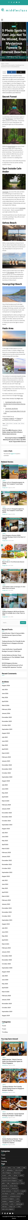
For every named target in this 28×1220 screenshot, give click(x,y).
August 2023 (6, 828)
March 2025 (5, 753)
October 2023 (6, 820)
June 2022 (5, 884)
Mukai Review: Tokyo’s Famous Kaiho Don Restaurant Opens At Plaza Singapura (13, 635)
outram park (20, 1193)
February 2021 (6, 948)
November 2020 (7, 960)
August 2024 (6, 781)
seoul (17, 1198)
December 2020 (7, 956)
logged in (12, 453)
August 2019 (6, 1015)
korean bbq (4, 1185)
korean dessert (5, 1188)
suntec (12, 1204)
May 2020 (5, 984)
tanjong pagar (19, 1204)
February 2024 (6, 805)
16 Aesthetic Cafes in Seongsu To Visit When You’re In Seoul (14, 576)
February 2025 (6, 757)
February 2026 (6, 709)
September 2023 (7, 824)
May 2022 (5, 888)
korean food (15, 1188)
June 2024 (5, 789)
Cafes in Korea (9, 423)
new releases (5, 1193)
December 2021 (7, 908)
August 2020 (6, 972)
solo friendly (5, 1204)
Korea (22, 423)
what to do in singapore (7, 1209)
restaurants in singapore (8, 1198)
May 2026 (5, 697)
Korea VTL (5, 425)
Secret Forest (9, 118)
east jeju (15, 423)
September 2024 (7, 777)
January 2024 (6, 809)
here (21, 395)
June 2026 (5, 693)
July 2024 (5, 785)
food (20, 1180)
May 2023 (5, 840)
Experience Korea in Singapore (9, 1180)
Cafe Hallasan (10, 272)
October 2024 (6, 773)
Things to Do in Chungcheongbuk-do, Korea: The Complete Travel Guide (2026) (14, 498)
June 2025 (5, 741)
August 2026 (6, 685)
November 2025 (7, 721)
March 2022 (5, 896)
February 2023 (6, 852)
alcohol (3, 1167)
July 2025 (5, 737)
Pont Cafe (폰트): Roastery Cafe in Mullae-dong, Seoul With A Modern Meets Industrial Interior (12, 431)
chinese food (16, 1172)
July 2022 (5, 880)
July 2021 (5, 928)
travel (18, 1206)
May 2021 (5, 936)
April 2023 (5, 844)
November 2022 (7, 864)
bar (14, 1167)
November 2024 (7, 769)
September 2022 (7, 872)
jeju (19, 423)
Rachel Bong (5, 1065)
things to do (12, 1206)
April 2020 (5, 987)
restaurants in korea (15, 1196)
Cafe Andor (5, 191)
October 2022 (6, 868)
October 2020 (6, 964)
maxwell (23, 1191)
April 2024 (5, 797)
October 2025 (6, 725)
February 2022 (6, 900)
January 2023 (6, 856)
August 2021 (6, 924)
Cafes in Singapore (6, 1172)
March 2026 (5, 705)
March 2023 (5, 848)
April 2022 (5, 892)
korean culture (13, 1185)
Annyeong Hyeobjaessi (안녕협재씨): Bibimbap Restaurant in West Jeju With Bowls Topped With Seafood (14, 438)
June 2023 (5, 836)
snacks (17, 1201)
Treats (4, 1029)
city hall (4, 1175)
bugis (24, 1167)
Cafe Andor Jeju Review (11, 408)
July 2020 (5, 976)
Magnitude (20, 1216)
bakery (9, 1167)
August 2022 (6, 876)
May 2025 (5, 745)
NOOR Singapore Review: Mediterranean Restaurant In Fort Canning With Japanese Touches (12, 665)
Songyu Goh (10, 56)
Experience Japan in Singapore (9, 1178)
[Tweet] (21, 72)
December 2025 (7, 717)
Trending (5, 1032)
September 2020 (7, 968)
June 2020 (5, 980)
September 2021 (7, 920)
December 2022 (7, 860)
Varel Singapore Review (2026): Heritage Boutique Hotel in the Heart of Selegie (14, 525)
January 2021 (6, 952)
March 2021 (5, 944)
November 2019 (7, 1003)
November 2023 (7, 817)
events (21, 1175)
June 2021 (5, 932)
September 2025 (7, 729)
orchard (13, 1193)
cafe (3, 1170)
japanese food (15, 1183)
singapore (11, 1201)
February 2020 (6, 995)
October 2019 (6, 1007)
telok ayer (4, 1206)
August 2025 (6, 733)
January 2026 (6, 713)
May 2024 (5, 793)
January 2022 (6, 904)
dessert (15, 1175)
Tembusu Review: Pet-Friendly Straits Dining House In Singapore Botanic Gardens (13, 643)
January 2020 (6, 999)
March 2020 (5, 991)
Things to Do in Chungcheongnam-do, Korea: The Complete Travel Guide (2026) (14, 472)
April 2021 (5, 940)
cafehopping (9, 1170)
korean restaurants (6, 1191)
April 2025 (5, 749)
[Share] (11, 72)
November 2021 (7, 912)
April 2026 (5, 701)
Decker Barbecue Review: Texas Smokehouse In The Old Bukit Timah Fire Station (13, 657)
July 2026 (5, 689)
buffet (18, 1167)
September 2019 (7, 1011)
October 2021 (6, 916)
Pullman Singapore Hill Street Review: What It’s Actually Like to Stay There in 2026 (14, 601)
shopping (4, 1201)
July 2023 (5, 832)
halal (8, 1183)
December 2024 (7, 765)
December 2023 (7, 813)
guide (3, 1183)
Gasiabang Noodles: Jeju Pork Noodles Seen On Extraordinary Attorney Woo (14, 403)
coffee (9, 1175)
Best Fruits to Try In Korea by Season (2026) (14, 551)
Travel (13, 26)
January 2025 (6, 761)
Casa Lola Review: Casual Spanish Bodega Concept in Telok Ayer (12, 650)
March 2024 (5, 801)
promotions (5, 1196)
